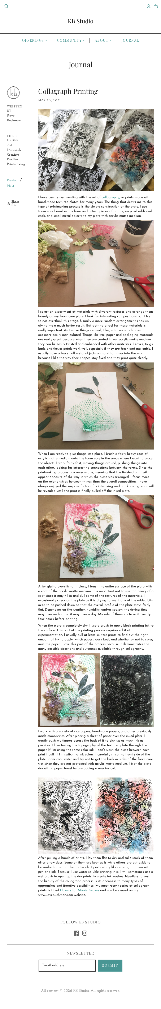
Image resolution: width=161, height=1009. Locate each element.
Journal (130, 40)
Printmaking (16, 164)
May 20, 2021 (49, 100)
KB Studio (80, 21)
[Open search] (6, 6)
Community (69, 40)
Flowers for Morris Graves (79, 890)
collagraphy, (111, 197)
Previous (12, 180)
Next (10, 186)
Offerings (33, 40)
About (101, 40)
